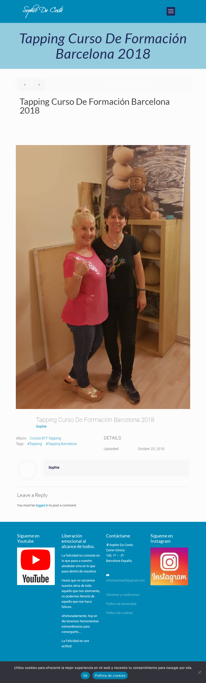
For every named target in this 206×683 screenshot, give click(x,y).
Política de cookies (119, 613)
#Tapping (34, 444)
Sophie (41, 426)
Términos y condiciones (123, 595)
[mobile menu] (171, 11)
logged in (42, 505)
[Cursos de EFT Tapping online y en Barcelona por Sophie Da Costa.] (43, 11)
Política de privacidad (121, 604)
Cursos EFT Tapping (45, 438)
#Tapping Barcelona (61, 444)
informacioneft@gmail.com (125, 580)
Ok (85, 675)
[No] (199, 672)
